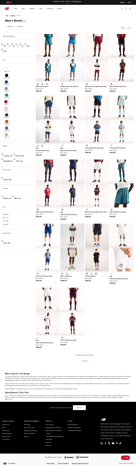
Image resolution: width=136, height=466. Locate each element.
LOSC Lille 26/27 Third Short (68, 214)
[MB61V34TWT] (91, 273)
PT (12, 463)
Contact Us (5, 425)
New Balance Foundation (54, 430)
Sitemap (48, 442)
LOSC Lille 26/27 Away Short (44, 343)
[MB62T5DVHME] (37, 273)
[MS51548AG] (62, 273)
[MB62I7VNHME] (86, 145)
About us (49, 445)
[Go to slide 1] (67, 4)
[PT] (7, 2)
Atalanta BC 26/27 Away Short (119, 279)
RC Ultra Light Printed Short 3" (69, 86)
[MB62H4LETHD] (62, 145)
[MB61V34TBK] (86, 273)
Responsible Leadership (53, 428)
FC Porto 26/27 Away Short (68, 340)
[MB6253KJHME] (37, 209)
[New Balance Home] (7, 8)
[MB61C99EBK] (37, 84)
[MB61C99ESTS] (46, 84)
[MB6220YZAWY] (86, 84)
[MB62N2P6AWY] (62, 337)
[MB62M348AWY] (111, 209)
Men (7, 15)
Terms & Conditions (63, 463)
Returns (26, 436)
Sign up (79, 407)
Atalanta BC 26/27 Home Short (94, 148)
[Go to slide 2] (68, 4)
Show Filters (20, 26)
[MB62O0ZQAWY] (37, 337)
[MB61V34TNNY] (96, 273)
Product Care (6, 436)
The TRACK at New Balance (55, 436)
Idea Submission (73, 425)
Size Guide (5, 430)
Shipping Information (30, 430)
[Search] (121, 8)
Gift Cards (27, 425)
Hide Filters (10, 26)
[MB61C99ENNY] (42, 84)
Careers (48, 433)
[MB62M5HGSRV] (37, 145)
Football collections (37, 389)
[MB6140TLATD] (62, 84)
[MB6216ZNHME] (86, 209)
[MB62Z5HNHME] (111, 84)
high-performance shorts (70, 389)
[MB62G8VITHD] (62, 209)
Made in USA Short (66, 276)
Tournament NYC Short (42, 150)
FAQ (3, 428)
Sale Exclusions (7, 433)
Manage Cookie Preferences (80, 463)
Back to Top (8, 399)
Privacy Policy (50, 463)
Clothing (12, 15)
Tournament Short (90, 276)
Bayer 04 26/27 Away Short (118, 212)
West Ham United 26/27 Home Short (96, 212)
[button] (126, 8)
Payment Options (29, 433)
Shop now (78, 1)
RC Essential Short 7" (42, 86)
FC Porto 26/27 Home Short (44, 276)
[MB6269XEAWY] (111, 273)
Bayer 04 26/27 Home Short (118, 86)
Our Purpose (50, 425)
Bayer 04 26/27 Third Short (68, 150)
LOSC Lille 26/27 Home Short (44, 212)
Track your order (29, 428)
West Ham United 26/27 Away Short (96, 86)
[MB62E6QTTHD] (111, 145)
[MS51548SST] (66, 273)
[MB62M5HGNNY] (42, 145)
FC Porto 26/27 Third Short (118, 148)
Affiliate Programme (74, 428)
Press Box (49, 439)
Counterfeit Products (74, 430)
